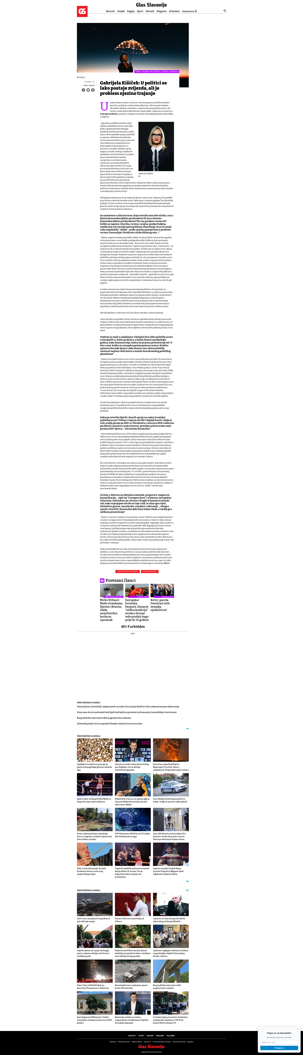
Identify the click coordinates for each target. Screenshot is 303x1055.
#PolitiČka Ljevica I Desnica (127, 571)
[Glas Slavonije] (82, 16)
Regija (131, 11)
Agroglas (190, 1042)
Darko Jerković (89, 85)
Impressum (147, 1042)
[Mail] (88, 90)
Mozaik (150, 11)
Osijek (121, 11)
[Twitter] (83, 90)
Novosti (110, 11)
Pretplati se (279, 1048)
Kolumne (174, 11)
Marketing (113, 1042)
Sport (140, 11)
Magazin (162, 11)
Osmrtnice (188, 11)
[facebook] (93, 90)
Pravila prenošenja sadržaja (162, 1042)
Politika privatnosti (124, 1042)
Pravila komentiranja (179, 1042)
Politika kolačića (136, 1042)
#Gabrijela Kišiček (150, 571)
